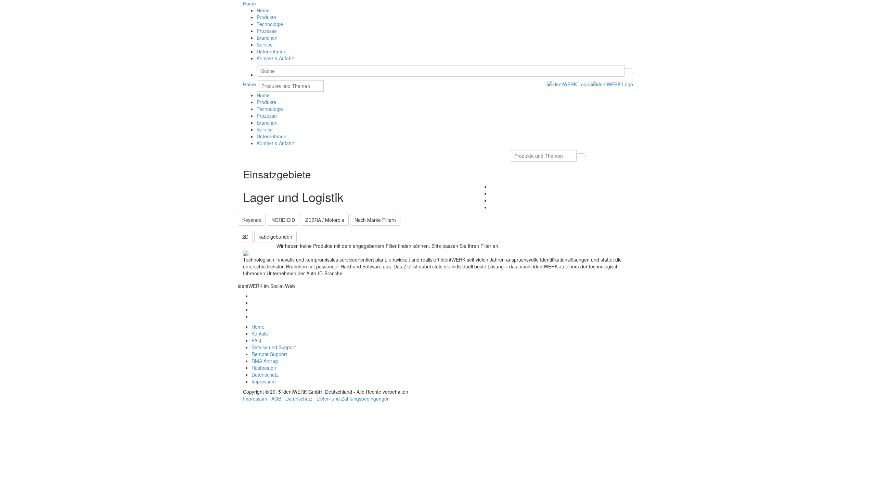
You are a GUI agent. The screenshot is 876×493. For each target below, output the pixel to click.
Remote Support (269, 354)
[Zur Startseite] (590, 83)
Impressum (264, 381)
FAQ (256, 340)
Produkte (266, 17)
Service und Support (274, 347)
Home (263, 10)
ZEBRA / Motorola (324, 219)
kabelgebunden (275, 236)
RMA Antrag (265, 360)
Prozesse (267, 30)
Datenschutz (265, 374)
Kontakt (260, 333)
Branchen (267, 37)
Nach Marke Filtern (375, 219)
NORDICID (283, 219)
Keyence (251, 219)
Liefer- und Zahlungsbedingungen (353, 398)
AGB (276, 398)
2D (245, 236)
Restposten (264, 367)
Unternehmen (271, 51)
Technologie (270, 24)
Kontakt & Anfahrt (276, 58)
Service (265, 44)
